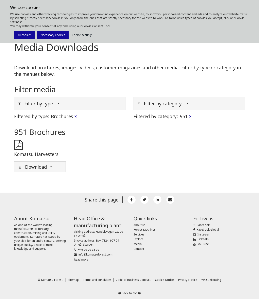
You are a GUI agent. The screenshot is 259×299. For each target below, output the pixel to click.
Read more (81, 259)
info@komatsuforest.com (96, 254)
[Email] (170, 200)
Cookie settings (82, 35)
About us (139, 225)
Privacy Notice (187, 280)
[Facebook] (131, 200)
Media (138, 244)
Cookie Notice (164, 280)
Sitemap (73, 280)
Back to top (129, 293)
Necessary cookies (52, 35)
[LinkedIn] (157, 200)
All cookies (25, 35)
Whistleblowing (211, 280)
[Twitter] (144, 200)
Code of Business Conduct (133, 280)
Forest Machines (145, 229)
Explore (138, 239)
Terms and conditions (97, 280)
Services (139, 234)
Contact (139, 249)
